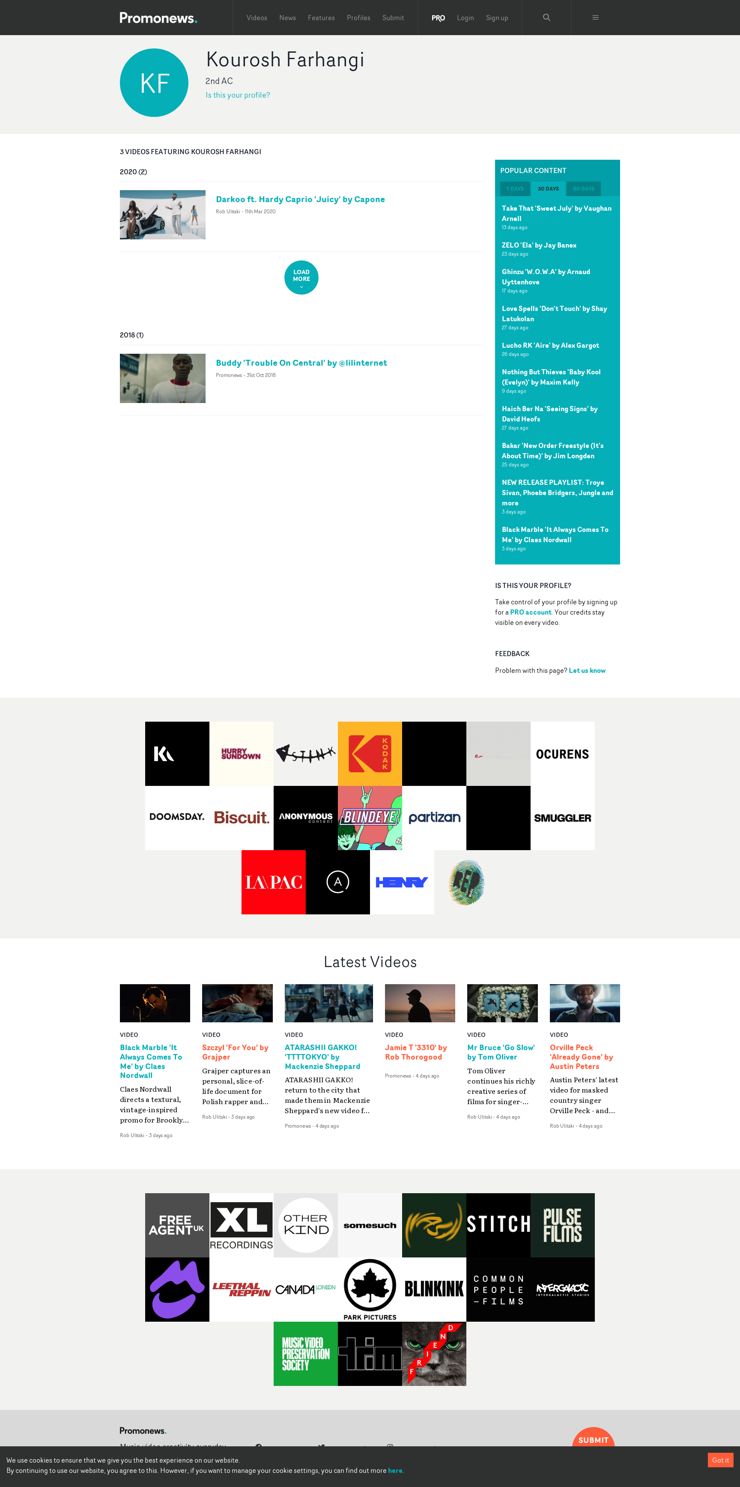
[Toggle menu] (595, 17)
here (395, 1470)
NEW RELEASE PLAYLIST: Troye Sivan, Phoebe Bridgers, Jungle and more (557, 492)
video (129, 1034)
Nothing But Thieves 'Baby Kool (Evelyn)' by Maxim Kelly (551, 377)
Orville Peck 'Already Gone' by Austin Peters (581, 1057)
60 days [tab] (583, 188)
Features (321, 17)
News (287, 17)
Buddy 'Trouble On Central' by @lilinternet (301, 362)
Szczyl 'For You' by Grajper (235, 1052)
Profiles (358, 17)
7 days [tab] (515, 188)
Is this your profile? (238, 95)
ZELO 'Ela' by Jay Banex (539, 245)
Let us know (587, 670)
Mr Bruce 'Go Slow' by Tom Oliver (501, 1052)
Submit (393, 17)
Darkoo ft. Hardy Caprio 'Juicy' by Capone (300, 199)
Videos (257, 17)
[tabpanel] (557, 380)
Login (465, 17)
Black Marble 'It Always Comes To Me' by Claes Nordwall (555, 534)
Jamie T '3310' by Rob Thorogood (416, 1052)
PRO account (531, 612)
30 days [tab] (548, 188)
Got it (720, 1460)
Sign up (497, 17)
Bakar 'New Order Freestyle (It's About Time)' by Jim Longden (553, 450)
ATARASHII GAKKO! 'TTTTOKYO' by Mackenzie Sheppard (323, 1057)
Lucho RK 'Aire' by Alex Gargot (550, 345)
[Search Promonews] (547, 17)
